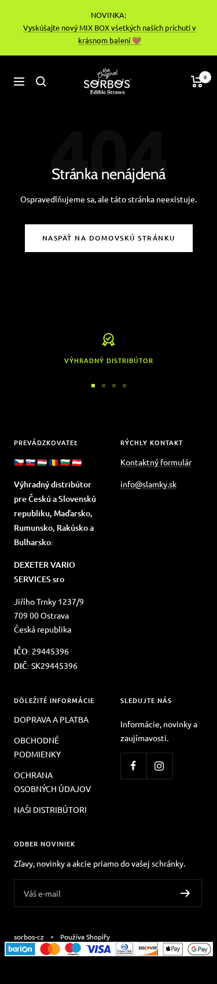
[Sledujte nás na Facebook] (133, 766)
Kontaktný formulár (156, 462)
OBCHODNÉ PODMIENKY (37, 747)
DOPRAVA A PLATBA (51, 719)
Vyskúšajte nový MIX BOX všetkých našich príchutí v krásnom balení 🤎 (109, 34)
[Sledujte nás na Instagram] (159, 766)
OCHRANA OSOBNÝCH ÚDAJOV (52, 782)
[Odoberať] (185, 893)
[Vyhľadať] (41, 81)
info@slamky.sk (148, 484)
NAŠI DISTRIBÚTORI (50, 809)
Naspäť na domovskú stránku (108, 238)
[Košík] (197, 81)
